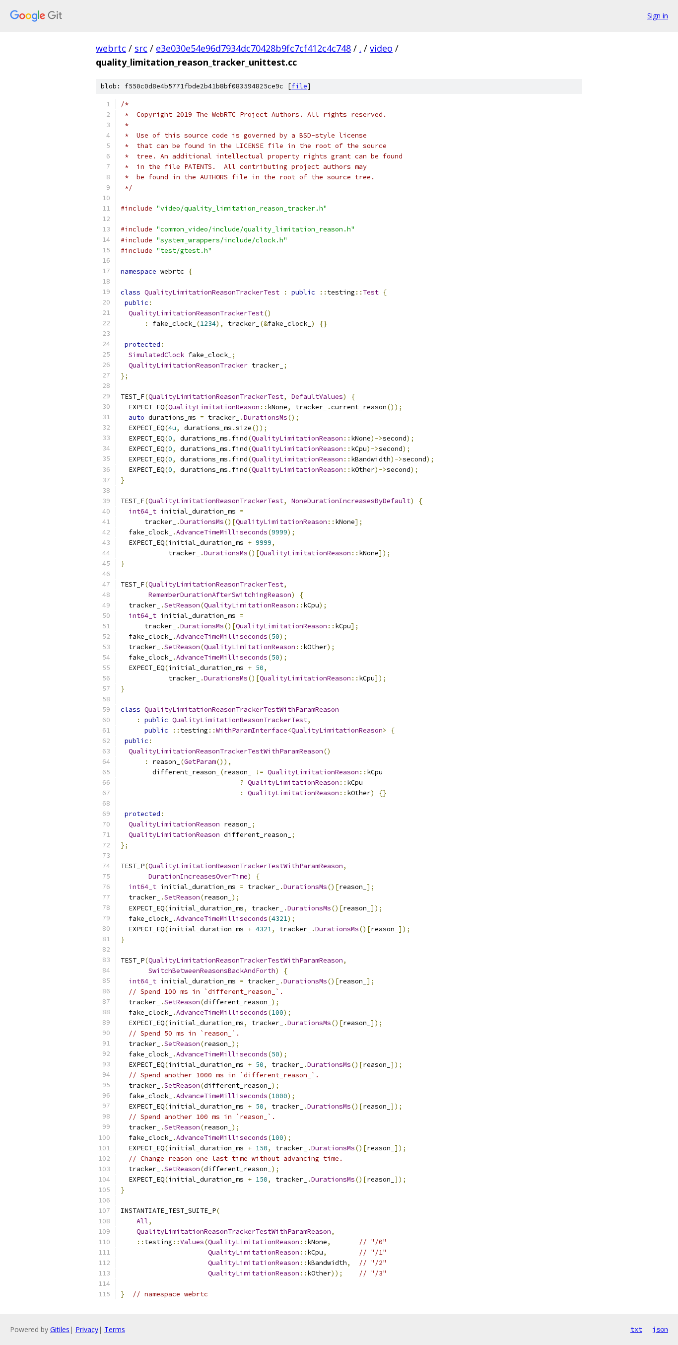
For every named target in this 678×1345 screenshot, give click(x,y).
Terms (114, 1329)
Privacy (86, 1329)
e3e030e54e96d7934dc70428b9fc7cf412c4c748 (253, 48)
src (141, 48)
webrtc (111, 48)
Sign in (657, 15)
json (660, 1329)
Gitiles (59, 1329)
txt (636, 1329)
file (299, 86)
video (381, 48)
